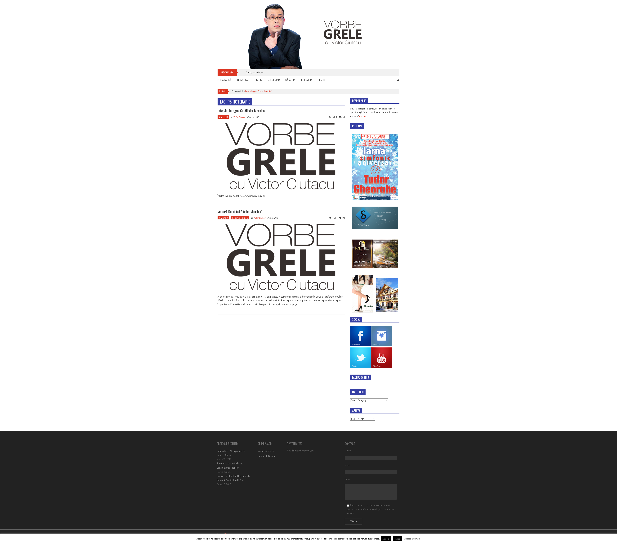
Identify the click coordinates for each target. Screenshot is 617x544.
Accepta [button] (386, 538)
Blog (259, 80)
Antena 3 (223, 116)
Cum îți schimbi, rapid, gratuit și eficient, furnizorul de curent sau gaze (279, 72)
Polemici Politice (240, 217)
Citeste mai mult (412, 538)
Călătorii (290, 80)
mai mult (363, 115)
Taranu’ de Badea (266, 456)
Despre (322, 80)
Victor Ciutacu (239, 117)
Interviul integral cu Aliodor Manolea (241, 110)
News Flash (243, 80)
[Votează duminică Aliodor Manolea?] (281, 257)
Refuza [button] (397, 538)
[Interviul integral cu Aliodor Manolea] (281, 156)
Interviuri (306, 80)
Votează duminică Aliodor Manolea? (240, 211)
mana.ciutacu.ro (266, 451)
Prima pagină (225, 80)
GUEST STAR (274, 80)
